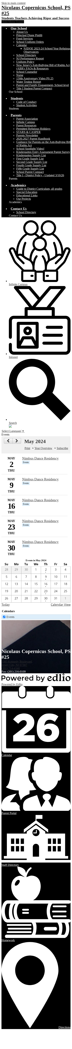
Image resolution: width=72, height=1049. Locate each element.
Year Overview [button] (43, 448)
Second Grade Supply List (31, 162)
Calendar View (61, 605)
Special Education (26, 192)
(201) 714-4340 (10, 668)
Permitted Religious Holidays (33, 128)
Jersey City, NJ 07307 (16, 663)
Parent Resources (26, 125)
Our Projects (23, 198)
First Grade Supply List (30, 158)
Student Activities (26, 105)
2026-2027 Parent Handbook (33, 138)
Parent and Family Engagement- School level (42, 85)
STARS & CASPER (28, 132)
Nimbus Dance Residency (40, 458)
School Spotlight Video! (30, 148)
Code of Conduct (26, 101)
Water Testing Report (28, 81)
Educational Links (26, 195)
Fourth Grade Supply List (31, 165)
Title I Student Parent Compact (34, 88)
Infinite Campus (25, 122)
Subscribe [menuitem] (62, 448)
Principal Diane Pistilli (29, 35)
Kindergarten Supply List (31, 155)
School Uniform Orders (30, 41)
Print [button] (27, 448)
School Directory (26, 55)
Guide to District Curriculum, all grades (39, 188)
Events (10, 616)
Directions (65, 1027)
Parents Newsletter (27, 135)
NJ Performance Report (30, 58)
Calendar (21, 45)
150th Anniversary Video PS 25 (34, 78)
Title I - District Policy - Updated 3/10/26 (40, 175)
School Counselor (26, 71)
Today (5, 605)
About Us (22, 31)
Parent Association (27, 118)
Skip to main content (13, 3)
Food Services (24, 38)
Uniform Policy (25, 61)
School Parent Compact (30, 172)
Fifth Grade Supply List (30, 168)
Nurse (19, 75)
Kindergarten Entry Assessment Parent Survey (43, 152)
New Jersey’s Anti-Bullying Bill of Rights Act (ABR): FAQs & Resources (43, 67)
